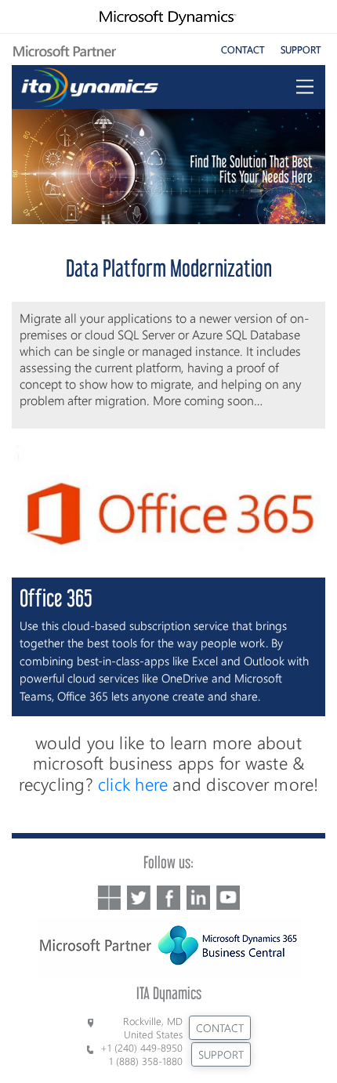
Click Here (133, 783)
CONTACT (243, 49)
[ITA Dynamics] (90, 83)
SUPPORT (301, 49)
